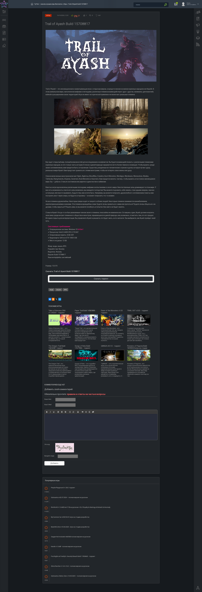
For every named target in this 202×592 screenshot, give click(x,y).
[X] (56, 299)
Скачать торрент (101, 279)
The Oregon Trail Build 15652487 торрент (57, 347)
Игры (65, 4)
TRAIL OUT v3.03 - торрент (137, 310)
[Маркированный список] (70, 412)
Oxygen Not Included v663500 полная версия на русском (70, 537)
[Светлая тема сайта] (198, 31)
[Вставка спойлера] (89, 412)
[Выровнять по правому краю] (65, 412)
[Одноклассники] (53, 299)
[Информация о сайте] (4, 39)
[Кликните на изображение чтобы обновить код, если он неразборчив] (64, 452)
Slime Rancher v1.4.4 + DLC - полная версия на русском (70, 566)
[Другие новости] (4, 33)
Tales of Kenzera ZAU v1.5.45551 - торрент (57, 311)
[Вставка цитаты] (82, 412)
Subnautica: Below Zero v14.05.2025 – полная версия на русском (73, 576)
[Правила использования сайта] (198, 19)
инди (51, 290)
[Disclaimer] (4, 46)
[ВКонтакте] (50, 299)
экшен (58, 290)
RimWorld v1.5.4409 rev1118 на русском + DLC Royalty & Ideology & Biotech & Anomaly (80, 507)
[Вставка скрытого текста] (93, 412)
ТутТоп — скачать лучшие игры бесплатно (48, 4)
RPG (65, 290)
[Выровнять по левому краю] (58, 412)
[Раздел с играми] (4, 20)
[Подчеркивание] (54, 412)
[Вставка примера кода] (86, 412)
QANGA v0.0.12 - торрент (111, 346)
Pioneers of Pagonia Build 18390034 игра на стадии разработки (137, 348)
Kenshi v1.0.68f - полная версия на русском (66, 546)
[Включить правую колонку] (198, 38)
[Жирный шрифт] (47, 412)
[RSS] (198, 44)
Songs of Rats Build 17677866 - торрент (82, 347)
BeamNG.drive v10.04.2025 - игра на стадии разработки (70, 527)
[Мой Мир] (59, 299)
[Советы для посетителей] (198, 25)
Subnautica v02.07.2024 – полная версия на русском (69, 497)
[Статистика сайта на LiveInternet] (191, 590)
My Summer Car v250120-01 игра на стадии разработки (70, 517)
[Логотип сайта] (4, 4)
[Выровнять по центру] (62, 412)
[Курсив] (50, 412)
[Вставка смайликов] (78, 412)
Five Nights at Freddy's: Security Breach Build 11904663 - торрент (73, 556)
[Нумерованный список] (73, 412)
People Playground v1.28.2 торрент (63, 487)
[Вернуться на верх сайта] (198, 588)
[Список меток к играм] (4, 26)
